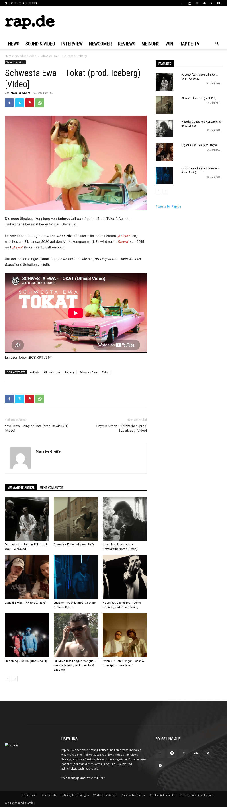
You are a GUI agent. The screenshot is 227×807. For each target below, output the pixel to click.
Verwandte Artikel (21, 487)
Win (169, 43)
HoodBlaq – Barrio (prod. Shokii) (26, 661)
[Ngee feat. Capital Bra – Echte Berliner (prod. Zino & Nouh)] (125, 577)
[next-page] (15, 678)
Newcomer (100, 43)
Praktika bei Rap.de (133, 795)
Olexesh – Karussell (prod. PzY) (74, 544)
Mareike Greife (20, 92)
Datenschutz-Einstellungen (196, 795)
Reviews (126, 43)
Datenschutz (48, 795)
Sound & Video (40, 43)
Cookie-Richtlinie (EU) (163, 795)
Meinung (150, 43)
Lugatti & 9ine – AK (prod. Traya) (26, 602)
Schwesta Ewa (88, 372)
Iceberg (70, 372)
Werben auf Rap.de (105, 795)
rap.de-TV (189, 43)
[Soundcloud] (204, 3)
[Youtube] (218, 3)
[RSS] (197, 3)
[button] (216, 44)
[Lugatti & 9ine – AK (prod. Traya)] (27, 577)
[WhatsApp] (39, 102)
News (13, 43)
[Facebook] (182, 3)
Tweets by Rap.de (168, 206)
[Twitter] (211, 3)
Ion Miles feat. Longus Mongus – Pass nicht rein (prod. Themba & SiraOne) (75, 665)
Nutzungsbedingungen (75, 795)
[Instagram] (189, 3)
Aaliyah (34, 372)
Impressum (29, 795)
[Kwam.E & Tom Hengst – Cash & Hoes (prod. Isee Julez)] (125, 635)
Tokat (105, 372)
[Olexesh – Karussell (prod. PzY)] (76, 519)
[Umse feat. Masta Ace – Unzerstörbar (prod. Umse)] (125, 519)
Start (8, 56)
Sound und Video (25, 56)
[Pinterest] (29, 102)
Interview (72, 43)
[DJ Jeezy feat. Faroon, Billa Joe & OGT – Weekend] (27, 519)
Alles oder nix (52, 372)
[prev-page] (7, 678)
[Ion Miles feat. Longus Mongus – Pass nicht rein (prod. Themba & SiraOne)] (76, 635)
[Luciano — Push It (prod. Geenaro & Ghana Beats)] (76, 577)
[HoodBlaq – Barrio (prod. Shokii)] (27, 635)
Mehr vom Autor (51, 487)
